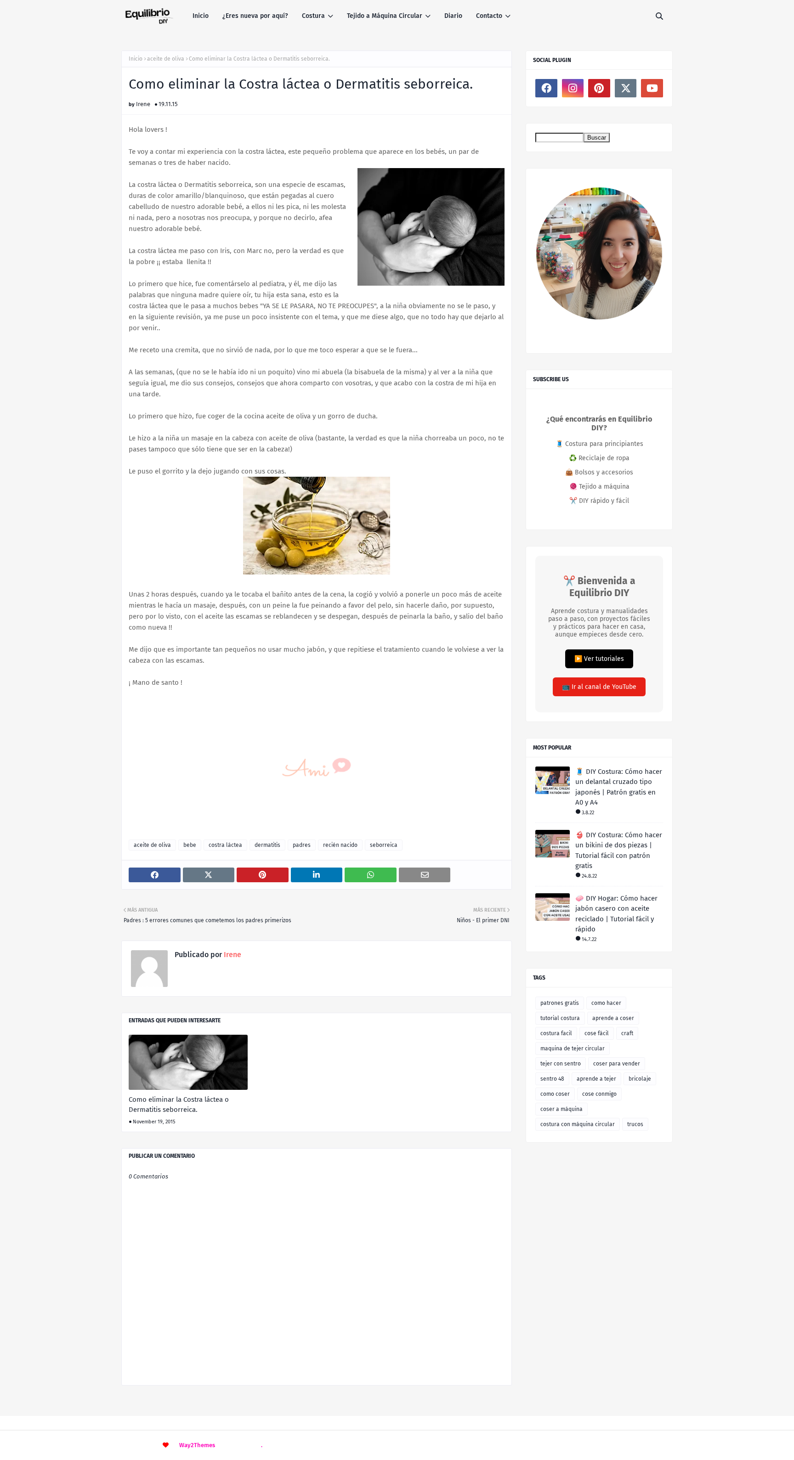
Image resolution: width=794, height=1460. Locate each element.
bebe (189, 845)
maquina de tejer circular (572, 1048)
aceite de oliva (165, 59)
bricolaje (640, 1079)
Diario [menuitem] (453, 16)
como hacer (606, 1003)
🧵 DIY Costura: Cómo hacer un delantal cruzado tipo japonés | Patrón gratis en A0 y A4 (618, 787)
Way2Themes (197, 1445)
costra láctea (225, 845)
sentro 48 (552, 1079)
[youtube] (652, 88)
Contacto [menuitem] (489, 16)
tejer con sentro (560, 1063)
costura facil (556, 1033)
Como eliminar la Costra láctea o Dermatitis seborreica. (179, 1104)
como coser (555, 1094)
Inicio (135, 59)
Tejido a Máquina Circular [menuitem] (384, 16)
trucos (635, 1124)
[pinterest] (599, 88)
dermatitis (267, 845)
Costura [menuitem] (313, 16)
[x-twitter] (626, 88)
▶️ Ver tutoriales (599, 659)
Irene (143, 104)
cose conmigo (599, 1094)
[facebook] (546, 88)
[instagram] (573, 88)
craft (627, 1033)
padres (302, 845)
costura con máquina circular (577, 1124)
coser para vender (616, 1063)
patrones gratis (559, 1003)
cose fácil (596, 1033)
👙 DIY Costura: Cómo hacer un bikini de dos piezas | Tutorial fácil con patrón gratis (618, 850)
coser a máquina (561, 1109)
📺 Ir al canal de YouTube (599, 687)
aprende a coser (613, 1018)
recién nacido (340, 845)
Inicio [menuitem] (201, 16)
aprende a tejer (596, 1079)
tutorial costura (560, 1018)
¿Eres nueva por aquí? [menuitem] (255, 16)
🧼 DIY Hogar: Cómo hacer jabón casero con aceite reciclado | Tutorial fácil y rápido (616, 914)
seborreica (383, 845)
